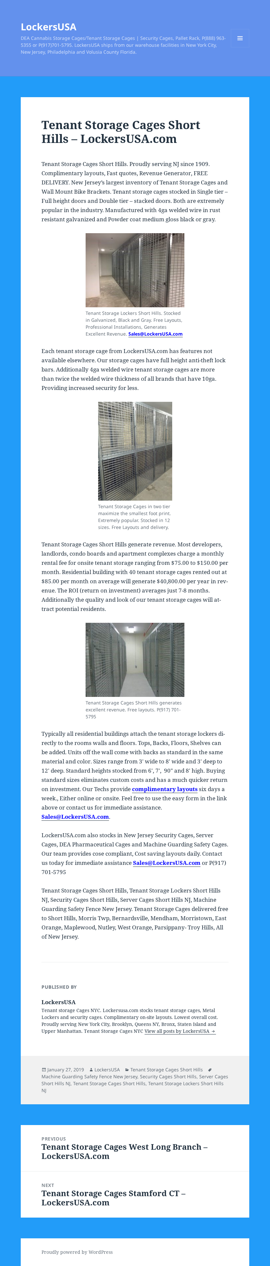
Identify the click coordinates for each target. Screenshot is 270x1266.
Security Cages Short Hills (168, 1076)
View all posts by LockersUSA (178, 1031)
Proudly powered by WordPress (77, 1252)
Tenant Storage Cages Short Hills (166, 1069)
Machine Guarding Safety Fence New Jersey (89, 1076)
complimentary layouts (165, 789)
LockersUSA (48, 26)
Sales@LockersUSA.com (155, 334)
